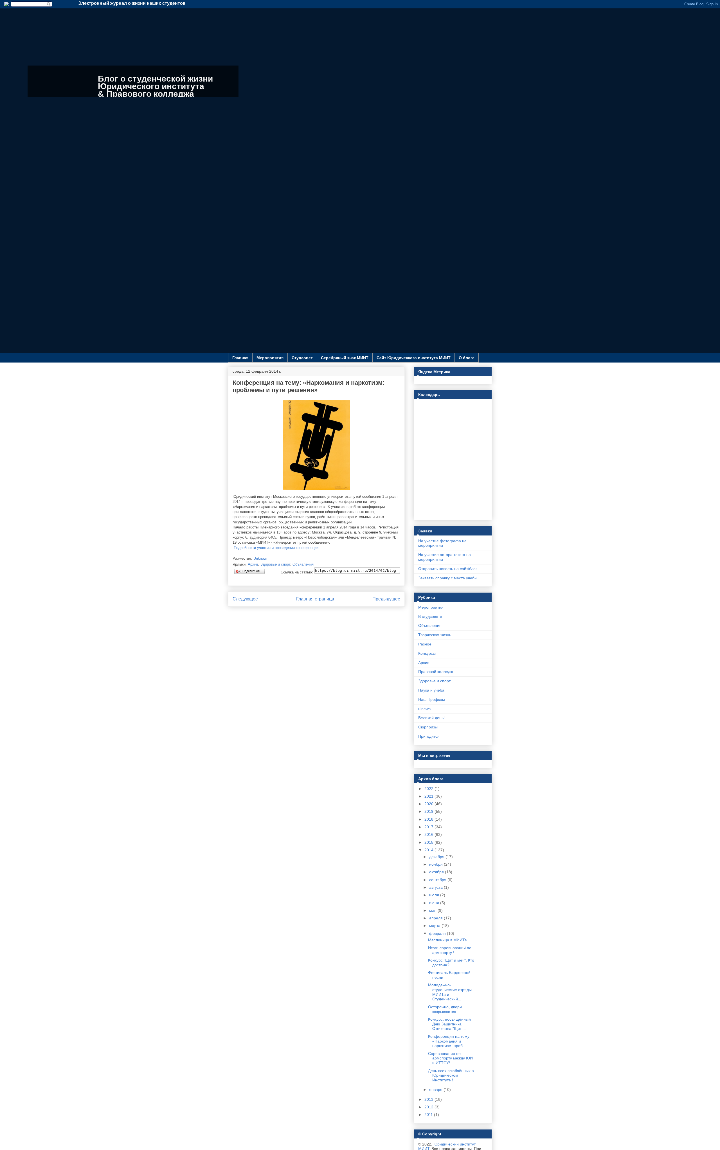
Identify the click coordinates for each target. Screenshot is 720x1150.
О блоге (466, 357)
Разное (424, 644)
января (436, 1089)
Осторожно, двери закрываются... (445, 1009)
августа (436, 887)
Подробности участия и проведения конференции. (277, 548)
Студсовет (302, 357)
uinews (424, 708)
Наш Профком (431, 699)
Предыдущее (386, 599)
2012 (429, 1107)
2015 (429, 842)
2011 (429, 1114)
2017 (429, 827)
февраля (438, 933)
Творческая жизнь (434, 635)
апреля (436, 918)
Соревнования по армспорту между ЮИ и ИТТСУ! (450, 1058)
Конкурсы (427, 653)
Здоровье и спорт (275, 564)
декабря (437, 856)
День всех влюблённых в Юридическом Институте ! (451, 1075)
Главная (240, 357)
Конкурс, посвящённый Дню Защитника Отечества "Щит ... (449, 1024)
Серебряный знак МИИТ (344, 357)
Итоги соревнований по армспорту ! (449, 950)
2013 (429, 1099)
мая (433, 910)
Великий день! (431, 717)
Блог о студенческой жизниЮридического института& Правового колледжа (155, 86)
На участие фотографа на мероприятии (442, 543)
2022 (429, 788)
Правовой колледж (435, 671)
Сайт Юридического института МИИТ (414, 357)
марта (435, 925)
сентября (438, 879)
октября (437, 872)
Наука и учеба (431, 690)
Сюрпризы (428, 727)
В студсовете (430, 616)
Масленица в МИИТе (447, 940)
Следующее (245, 599)
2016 (429, 834)
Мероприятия (270, 357)
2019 (429, 811)
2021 (429, 796)
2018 (429, 819)
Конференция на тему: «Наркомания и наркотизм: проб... (449, 1041)
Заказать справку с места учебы (447, 578)
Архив (253, 564)
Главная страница (315, 599)
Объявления (303, 564)
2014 (429, 850)
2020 (429, 804)
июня (434, 903)
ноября (436, 864)
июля (434, 895)
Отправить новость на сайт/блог (447, 568)
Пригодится (429, 736)
